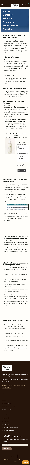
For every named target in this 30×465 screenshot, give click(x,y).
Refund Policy (5, 421)
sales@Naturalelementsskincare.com (14, 385)
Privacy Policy (6, 424)
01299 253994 (7, 388)
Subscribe (6, 449)
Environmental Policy (8, 430)
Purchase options (21, 144)
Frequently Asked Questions (10, 427)
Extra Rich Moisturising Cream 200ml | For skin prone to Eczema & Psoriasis (15, 121)
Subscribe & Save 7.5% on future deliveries (22, 157)
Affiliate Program (7, 403)
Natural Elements (13, 460)
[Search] (23, 5)
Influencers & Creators (8, 406)
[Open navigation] (2, 5)
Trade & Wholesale (7, 409)
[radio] (18, 147)
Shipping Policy (6, 418)
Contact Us (5, 397)
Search (4, 400)
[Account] (25, 4)
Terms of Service (6, 415)
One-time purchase (22, 147)
